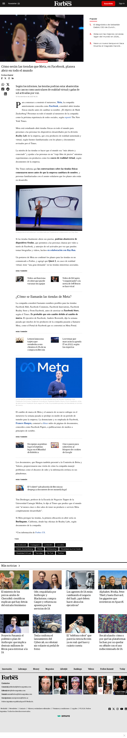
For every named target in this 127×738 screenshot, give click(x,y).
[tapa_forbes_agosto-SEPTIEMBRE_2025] (119, 685)
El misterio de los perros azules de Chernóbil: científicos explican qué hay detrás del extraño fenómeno (14, 599)
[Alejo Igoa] (75, 685)
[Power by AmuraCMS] (63, 716)
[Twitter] (7, 84)
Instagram (35, 545)
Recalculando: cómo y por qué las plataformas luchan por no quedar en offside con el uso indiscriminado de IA (112, 642)
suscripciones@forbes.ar (19, 698)
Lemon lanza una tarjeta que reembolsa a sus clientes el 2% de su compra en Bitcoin (36, 344)
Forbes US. (40, 532)
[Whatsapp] (2, 84)
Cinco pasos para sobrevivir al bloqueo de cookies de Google (72, 448)
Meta (39, 549)
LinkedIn (48, 545)
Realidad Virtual (23, 553)
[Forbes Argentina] (63, 3)
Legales (74, 708)
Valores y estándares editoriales (39, 708)
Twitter (61, 553)
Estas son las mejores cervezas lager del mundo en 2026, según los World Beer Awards (109, 35)
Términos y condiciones (60, 708)
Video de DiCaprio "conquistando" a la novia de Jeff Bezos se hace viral (72, 282)
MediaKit (4, 708)
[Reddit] (7, 89)
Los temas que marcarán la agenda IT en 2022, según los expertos (72, 343)
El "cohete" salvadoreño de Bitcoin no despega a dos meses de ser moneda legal (47, 488)
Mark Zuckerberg (24, 549)
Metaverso (52, 549)
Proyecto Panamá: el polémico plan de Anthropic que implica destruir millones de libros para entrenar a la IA (14, 644)
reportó (68, 117)
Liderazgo (22, 669)
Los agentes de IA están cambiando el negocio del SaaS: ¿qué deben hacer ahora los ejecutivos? (80, 599)
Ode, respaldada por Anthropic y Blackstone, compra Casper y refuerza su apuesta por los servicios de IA (45, 600)
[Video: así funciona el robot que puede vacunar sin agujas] (20, 279)
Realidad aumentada (71, 549)
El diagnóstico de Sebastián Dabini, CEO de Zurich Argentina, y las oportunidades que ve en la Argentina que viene (108, 26)
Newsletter (13, 708)
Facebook (21, 545)
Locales (60, 545)
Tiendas (39, 553)
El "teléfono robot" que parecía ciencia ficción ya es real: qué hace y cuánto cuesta (79, 640)
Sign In (122, 3)
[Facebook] (2, 89)
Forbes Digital (7, 75)
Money (36, 669)
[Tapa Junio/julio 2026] (45, 685)
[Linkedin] (5, 94)
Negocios (50, 669)
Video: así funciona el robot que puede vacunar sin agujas (36, 281)
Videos (91, 669)
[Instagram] (117, 709)
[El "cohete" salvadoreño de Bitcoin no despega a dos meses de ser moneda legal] (20, 488)
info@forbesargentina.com (16, 691)
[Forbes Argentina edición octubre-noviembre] (105, 685)
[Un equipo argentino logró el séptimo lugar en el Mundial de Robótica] (20, 445)
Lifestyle (63, 669)
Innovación (7, 669)
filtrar (45, 423)
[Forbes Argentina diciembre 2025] (90, 685)
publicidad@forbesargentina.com (20, 687)
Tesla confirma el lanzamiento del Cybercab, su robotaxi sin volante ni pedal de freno (46, 642)
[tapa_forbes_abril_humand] (60, 685)
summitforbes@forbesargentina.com (19, 694)
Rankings (78, 669)
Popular (93, 19)
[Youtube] (121, 709)
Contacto (22, 708)
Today (122, 669)
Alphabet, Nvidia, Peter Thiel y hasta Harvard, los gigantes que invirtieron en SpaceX (112, 597)
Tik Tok (50, 553)
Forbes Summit (106, 669)
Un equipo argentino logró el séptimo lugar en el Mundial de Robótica (37, 448)
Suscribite (108, 3)
